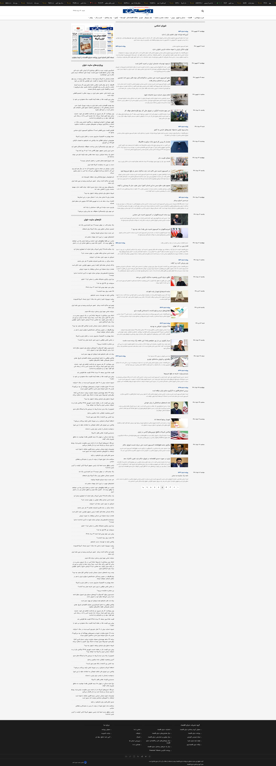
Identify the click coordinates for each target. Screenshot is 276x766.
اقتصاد (189, 18)
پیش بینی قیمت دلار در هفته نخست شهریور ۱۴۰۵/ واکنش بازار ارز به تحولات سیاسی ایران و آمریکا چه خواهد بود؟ (92, 404)
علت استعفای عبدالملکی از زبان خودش (157, 403)
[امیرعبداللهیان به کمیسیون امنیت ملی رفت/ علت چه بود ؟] (179, 233)
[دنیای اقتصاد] (138, 11)
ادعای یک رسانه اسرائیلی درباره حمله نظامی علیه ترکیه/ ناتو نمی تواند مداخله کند (93, 156)
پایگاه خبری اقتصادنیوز (193, 745)
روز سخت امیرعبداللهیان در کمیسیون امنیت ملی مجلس (151, 215)
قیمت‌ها (122, 18)
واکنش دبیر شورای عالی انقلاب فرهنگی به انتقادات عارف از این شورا (93, 425)
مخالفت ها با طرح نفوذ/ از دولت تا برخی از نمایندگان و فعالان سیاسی (95, 460)
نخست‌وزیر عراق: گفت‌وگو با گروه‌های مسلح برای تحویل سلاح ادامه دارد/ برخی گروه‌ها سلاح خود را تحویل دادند (93, 349)
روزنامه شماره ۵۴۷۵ (183, 388)
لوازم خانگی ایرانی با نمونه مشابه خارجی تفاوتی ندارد (170, 49)
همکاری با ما (136, 745)
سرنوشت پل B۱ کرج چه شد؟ (105, 283)
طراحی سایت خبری (79, 762)
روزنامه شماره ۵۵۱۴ (183, 260)
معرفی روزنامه (106, 730)
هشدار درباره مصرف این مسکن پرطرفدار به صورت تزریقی (96, 269)
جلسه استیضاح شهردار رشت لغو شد (158, 291)
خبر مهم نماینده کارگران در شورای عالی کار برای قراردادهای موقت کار (147, 111)
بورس (173, 18)
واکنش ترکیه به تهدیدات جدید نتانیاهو (102, 295)
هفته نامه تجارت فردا (194, 741)
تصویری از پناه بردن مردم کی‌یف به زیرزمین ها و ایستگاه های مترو (93, 409)
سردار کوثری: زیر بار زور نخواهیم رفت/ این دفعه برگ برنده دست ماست (146, 340)
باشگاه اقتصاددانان (132, 18)
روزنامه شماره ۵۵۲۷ (183, 127)
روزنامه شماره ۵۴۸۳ (165, 323)
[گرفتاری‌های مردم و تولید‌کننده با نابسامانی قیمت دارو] (179, 312)
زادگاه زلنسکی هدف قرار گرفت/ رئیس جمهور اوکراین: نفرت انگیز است (93, 265)
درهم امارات (238, 3)
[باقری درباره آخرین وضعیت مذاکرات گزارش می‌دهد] (179, 281)
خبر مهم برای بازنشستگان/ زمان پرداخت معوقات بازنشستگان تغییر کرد (92, 147)
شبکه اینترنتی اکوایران (193, 737)
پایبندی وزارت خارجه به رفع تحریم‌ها (176, 374)
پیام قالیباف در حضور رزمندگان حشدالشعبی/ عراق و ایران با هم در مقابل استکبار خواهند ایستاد (94, 331)
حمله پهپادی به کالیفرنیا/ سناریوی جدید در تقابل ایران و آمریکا (95, 136)
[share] (134, 756)
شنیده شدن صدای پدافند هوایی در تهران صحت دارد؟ (97, 253)
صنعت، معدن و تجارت (161, 18)
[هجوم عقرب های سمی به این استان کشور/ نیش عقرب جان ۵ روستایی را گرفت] (179, 188)
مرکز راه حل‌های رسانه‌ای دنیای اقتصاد (158, 747)
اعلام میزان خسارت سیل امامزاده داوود (157, 95)
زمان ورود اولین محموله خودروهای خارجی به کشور (171, 130)
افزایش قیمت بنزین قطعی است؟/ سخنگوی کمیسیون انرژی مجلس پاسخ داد (94, 131)
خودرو (141, 18)
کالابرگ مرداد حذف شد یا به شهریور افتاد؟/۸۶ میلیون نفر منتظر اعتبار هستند (93, 202)
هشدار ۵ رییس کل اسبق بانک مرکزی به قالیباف (154, 142)
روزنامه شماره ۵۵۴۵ (120, 46)
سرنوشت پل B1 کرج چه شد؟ (105, 530)
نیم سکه (23, 3)
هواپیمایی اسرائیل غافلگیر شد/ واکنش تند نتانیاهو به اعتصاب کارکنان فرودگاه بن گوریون (93, 141)
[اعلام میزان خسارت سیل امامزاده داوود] (179, 99)
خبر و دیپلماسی (199, 18)
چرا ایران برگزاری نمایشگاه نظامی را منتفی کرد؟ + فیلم (97, 279)
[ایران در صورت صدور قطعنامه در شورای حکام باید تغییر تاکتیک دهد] (179, 462)
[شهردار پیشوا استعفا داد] (179, 423)
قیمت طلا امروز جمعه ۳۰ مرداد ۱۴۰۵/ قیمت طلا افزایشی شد (95, 373)
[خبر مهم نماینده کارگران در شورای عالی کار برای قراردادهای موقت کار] (179, 115)
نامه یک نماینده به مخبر (180, 475)
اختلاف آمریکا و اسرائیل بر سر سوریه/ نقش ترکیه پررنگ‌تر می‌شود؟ (94, 421)
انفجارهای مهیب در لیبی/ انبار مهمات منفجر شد (99, 237)
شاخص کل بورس (195, 3)
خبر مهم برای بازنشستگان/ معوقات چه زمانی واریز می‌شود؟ (96, 211)
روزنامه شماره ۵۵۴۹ (183, 31)
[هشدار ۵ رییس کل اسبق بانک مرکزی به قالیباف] (179, 147)
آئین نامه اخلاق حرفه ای (103, 737)
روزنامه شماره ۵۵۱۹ (183, 197)
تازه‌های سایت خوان (92, 219)
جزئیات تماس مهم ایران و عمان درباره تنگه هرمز (99, 311)
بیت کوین (218, 3)
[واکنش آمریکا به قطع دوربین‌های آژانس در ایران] (179, 435)
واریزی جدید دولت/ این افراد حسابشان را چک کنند (98, 207)
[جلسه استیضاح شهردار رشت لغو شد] (179, 296)
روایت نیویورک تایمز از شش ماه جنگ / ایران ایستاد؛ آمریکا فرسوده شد (93, 300)
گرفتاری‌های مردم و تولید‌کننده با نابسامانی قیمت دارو (152, 311)
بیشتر (91, 18)
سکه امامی (70, 3)
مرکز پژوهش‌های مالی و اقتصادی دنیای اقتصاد (158, 742)
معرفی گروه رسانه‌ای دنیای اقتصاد (190, 730)
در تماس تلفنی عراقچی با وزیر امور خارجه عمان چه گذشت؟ (96, 340)
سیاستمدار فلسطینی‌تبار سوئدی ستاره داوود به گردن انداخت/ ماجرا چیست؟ (94, 274)
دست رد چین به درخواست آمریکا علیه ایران (101, 165)
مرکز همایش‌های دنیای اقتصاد (161, 733)
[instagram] (149, 756)
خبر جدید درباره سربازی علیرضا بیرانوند (102, 233)
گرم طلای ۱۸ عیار (148, 3)
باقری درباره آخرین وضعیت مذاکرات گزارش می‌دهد (153, 277)
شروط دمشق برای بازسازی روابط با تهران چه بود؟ (99, 193)
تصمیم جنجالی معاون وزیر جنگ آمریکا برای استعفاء (98, 229)
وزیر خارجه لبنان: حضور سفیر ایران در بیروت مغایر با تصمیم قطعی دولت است (93, 94)
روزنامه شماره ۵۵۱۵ (120, 243)
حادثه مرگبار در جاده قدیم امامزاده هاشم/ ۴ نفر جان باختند (95, 261)
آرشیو (116, 18)
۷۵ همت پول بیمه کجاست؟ (105, 291)
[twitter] (145, 756)
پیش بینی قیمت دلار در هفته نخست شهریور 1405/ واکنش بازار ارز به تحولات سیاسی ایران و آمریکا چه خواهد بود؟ (92, 651)
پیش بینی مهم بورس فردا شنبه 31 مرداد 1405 (100, 534)
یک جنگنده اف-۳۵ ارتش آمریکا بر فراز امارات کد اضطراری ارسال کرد (94, 249)
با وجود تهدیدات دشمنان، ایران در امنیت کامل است (152, 63)
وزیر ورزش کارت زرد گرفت (179, 263)
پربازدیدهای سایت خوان (92, 65)
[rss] (138, 756)
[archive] (126, 756)
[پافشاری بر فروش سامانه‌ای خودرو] (179, 361)
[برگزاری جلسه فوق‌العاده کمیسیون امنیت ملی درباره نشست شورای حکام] (179, 449)
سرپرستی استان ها (134, 741)
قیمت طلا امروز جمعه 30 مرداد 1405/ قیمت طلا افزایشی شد (95, 619)
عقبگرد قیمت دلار (164, 158)
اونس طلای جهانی (96, 3)
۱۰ (143, 487)
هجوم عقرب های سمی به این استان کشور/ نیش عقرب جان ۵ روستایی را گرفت (143, 185)
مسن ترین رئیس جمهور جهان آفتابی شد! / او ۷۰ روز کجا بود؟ (95, 151)
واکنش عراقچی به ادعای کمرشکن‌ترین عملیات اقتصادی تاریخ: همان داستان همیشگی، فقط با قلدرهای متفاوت (94, 359)
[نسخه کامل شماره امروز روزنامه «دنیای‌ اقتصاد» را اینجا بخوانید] (92, 39)
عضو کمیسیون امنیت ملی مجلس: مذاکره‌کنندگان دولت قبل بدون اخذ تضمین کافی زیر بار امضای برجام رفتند (144, 79)
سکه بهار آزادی (46, 3)
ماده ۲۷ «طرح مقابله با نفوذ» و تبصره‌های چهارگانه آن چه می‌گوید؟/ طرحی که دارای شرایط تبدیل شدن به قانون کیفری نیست (93, 388)
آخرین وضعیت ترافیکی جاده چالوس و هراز (100, 413)
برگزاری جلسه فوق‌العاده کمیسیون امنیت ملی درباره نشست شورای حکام (146, 445)
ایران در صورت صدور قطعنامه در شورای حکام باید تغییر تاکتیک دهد (146, 458)
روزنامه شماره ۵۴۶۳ (183, 473)
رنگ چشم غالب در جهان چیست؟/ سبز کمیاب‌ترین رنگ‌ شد (96, 225)
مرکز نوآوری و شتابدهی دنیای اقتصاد (159, 737)
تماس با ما (137, 730)
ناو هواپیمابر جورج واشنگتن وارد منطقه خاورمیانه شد (98, 177)
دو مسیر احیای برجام (181, 200)
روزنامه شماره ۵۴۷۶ (121, 356)
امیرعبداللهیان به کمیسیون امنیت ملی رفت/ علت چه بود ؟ (150, 229)
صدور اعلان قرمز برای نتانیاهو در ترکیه (102, 455)
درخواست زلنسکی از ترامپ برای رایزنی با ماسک (99, 429)
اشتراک (138, 737)
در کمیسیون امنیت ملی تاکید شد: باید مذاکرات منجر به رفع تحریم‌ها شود (145, 171)
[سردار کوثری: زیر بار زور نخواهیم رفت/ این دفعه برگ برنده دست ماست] (179, 345)
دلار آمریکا (170, 3)
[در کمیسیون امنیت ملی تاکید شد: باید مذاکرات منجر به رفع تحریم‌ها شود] (179, 175)
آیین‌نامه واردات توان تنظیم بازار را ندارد (175, 34)
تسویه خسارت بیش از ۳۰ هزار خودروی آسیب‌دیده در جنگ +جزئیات (93, 383)
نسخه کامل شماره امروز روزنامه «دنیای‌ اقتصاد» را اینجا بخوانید (93, 57)
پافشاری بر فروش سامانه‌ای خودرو (158, 359)
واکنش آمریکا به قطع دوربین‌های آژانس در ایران (154, 432)
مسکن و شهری (180, 18)
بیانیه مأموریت (105, 733)
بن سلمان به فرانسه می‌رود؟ (105, 344)
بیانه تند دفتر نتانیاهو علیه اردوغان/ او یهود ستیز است (97, 354)
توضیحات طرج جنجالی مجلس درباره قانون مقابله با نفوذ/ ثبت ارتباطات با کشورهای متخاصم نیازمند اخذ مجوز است (95, 450)
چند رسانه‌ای (108, 18)
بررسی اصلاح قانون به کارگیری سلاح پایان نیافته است (170, 391)
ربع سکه (2, 3)
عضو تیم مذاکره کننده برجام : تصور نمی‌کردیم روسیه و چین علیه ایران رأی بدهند (93, 182)
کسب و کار (98, 18)
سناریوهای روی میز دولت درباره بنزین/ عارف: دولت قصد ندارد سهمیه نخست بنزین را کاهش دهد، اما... (93, 188)
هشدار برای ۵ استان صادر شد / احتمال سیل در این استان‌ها (96, 197)
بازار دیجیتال (148, 18)
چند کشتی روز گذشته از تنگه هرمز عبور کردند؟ (100, 417)
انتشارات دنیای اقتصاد (163, 730)
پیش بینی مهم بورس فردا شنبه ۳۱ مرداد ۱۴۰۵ (100, 287)
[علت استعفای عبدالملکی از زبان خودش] (179, 407)
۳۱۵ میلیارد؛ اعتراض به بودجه (160, 326)
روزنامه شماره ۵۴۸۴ (165, 308)
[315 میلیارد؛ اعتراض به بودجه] (179, 327)
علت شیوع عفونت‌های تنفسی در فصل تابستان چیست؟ (97, 161)
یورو (257, 3)
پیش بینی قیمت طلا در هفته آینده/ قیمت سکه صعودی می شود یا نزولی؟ (93, 100)
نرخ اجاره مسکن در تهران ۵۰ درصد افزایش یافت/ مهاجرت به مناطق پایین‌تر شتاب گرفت (93, 438)
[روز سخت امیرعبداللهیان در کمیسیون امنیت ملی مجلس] (179, 219)
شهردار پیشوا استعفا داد (162, 419)
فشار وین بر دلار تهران (180, 246)
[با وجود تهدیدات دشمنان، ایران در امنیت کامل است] (179, 66)
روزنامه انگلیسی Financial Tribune (159, 750)
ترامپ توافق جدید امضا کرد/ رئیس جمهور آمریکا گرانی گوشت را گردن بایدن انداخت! (92, 466)
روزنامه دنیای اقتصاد (194, 733)
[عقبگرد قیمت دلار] (179, 161)
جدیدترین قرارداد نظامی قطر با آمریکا (103, 433)
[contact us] (130, 756)
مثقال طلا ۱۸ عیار (122, 3)
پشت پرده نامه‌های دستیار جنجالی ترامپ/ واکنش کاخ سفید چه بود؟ (93, 326)
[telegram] (141, 756)
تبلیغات (138, 733)
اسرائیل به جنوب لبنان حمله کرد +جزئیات (101, 257)
